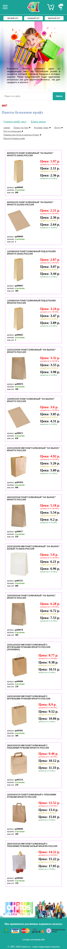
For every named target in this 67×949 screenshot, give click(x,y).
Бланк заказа (38, 121)
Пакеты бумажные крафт (14, 138)
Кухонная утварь (41, 127)
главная (6, 127)
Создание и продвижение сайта (34, 939)
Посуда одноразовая (12, 131)
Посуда (57, 127)
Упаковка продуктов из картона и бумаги (21, 135)
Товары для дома (20, 127)
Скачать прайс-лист (14, 121)
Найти (59, 96)
